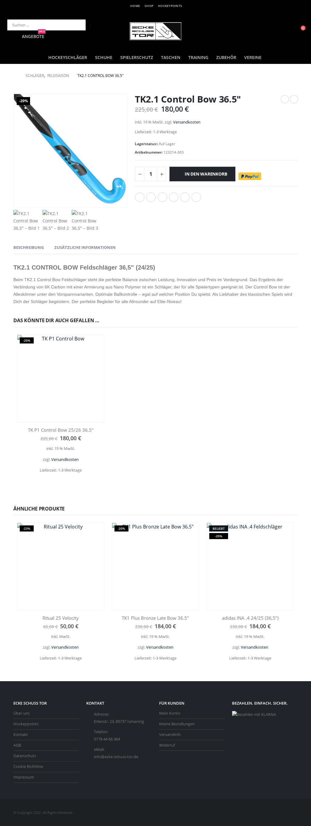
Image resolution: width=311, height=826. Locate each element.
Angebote (33, 36)
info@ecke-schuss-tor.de (116, 756)
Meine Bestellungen (177, 724)
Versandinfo (170, 734)
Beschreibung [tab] (28, 247)
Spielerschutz (136, 57)
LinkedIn (162, 197)
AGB (17, 745)
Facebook (140, 197)
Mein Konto (169, 713)
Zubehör (226, 57)
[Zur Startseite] (15, 75)
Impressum (23, 777)
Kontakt (20, 734)
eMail (196, 197)
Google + (174, 197)
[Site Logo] (155, 31)
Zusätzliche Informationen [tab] (85, 247)
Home (135, 6)
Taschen (170, 57)
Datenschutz (24, 755)
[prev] (285, 99)
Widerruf (167, 745)
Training (198, 57)
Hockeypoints (170, 6)
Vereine (252, 57)
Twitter (151, 197)
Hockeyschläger (67, 57)
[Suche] (76, 25)
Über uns (21, 713)
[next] (294, 99)
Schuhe (103, 57)
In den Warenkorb (206, 174)
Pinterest (185, 197)
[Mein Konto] (285, 31)
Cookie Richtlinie (28, 766)
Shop (149, 6)
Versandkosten (186, 122)
